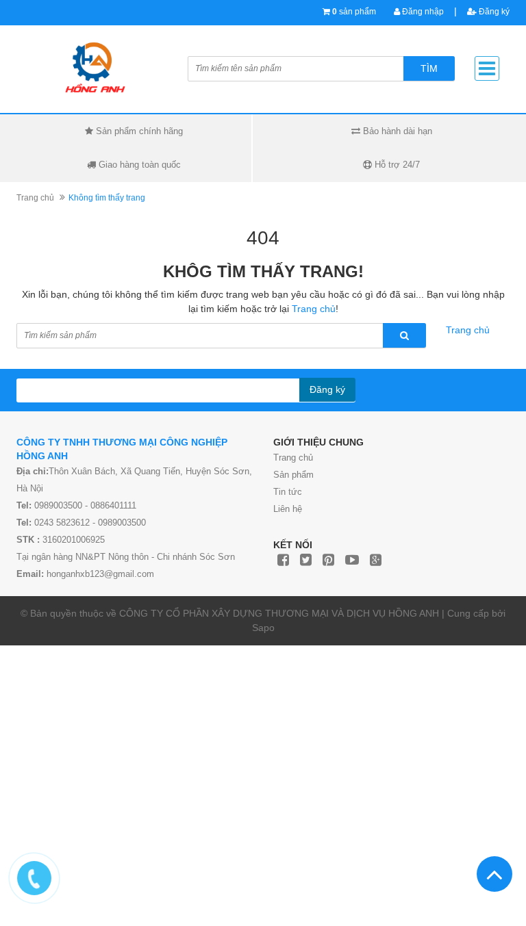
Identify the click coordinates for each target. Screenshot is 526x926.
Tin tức (287, 492)
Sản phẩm (293, 475)
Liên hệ (287, 509)
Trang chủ (35, 198)
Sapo (263, 627)
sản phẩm (354, 11)
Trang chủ (293, 457)
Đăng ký (493, 11)
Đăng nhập (422, 11)
